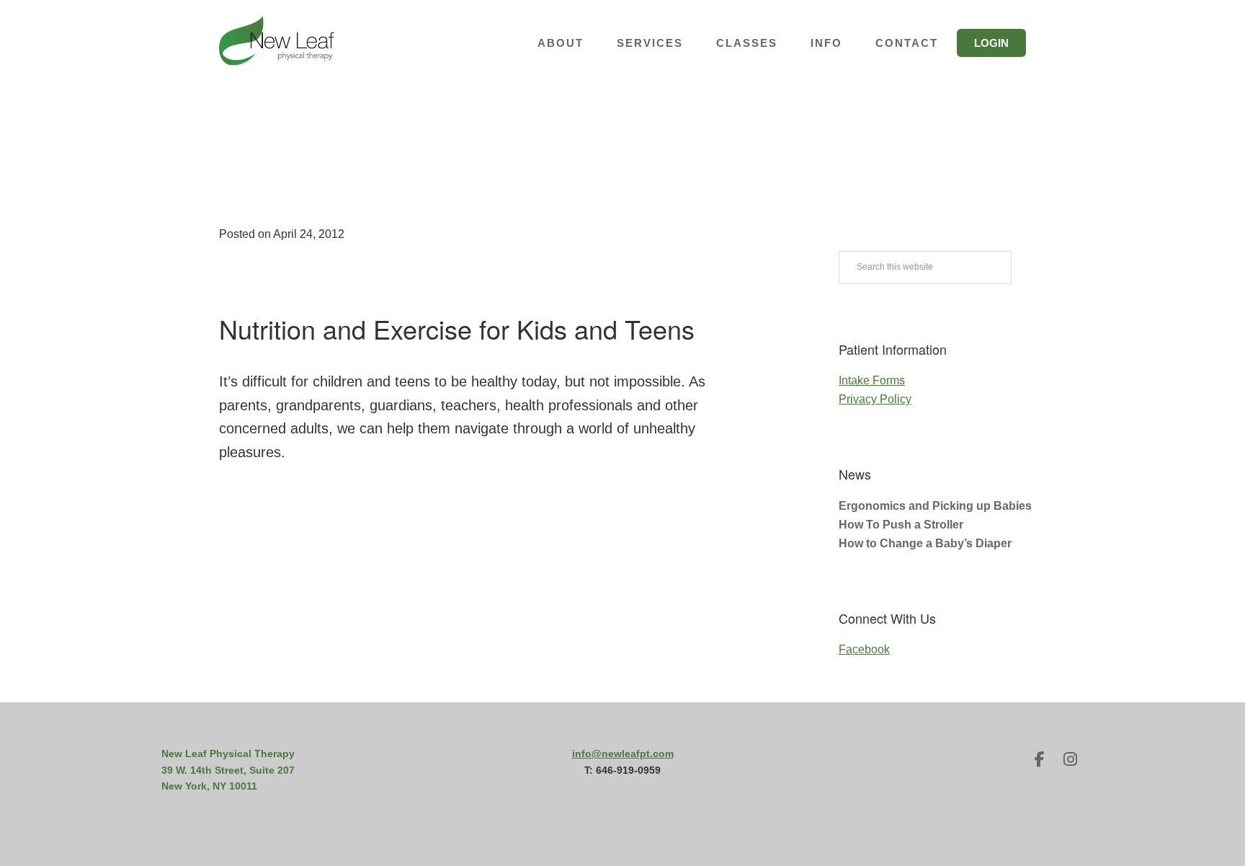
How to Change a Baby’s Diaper (925, 543)
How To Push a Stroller (901, 524)
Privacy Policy (875, 399)
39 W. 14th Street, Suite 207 (228, 770)
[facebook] (1039, 759)
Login (991, 42)
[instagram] (1070, 759)
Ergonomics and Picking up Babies (935, 506)
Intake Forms (872, 380)
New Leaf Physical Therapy (276, 43)
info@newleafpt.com (623, 753)
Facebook (864, 649)
